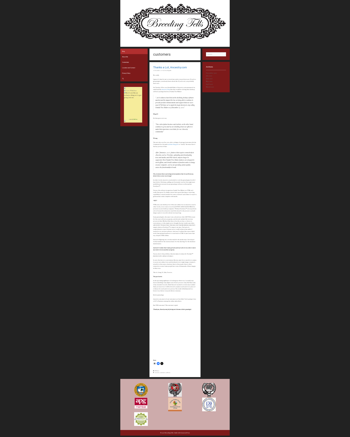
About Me (125, 57)
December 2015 (211, 73)
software (168, 372)
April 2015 (209, 84)
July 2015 (209, 76)
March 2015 (210, 87)
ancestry (157, 372)
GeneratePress (185, 433)
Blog (123, 51)
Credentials (125, 62)
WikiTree (135, 119)
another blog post (173, 144)
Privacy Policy (126, 73)
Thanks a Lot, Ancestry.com (170, 67)
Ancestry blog (166, 89)
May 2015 (209, 81)
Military (157, 370)
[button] (141, 390)
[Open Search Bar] (134, 78)
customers (162, 372)
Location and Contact (128, 68)
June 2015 (209, 79)
